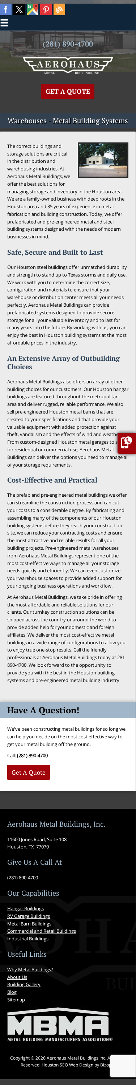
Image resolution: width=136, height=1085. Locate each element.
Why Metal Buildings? (30, 969)
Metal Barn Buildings (29, 923)
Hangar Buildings (25, 908)
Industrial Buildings (27, 938)
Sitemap (16, 999)
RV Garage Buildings (28, 916)
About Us (17, 977)
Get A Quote (68, 91)
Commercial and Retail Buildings (41, 931)
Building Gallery (24, 984)
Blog (12, 992)
